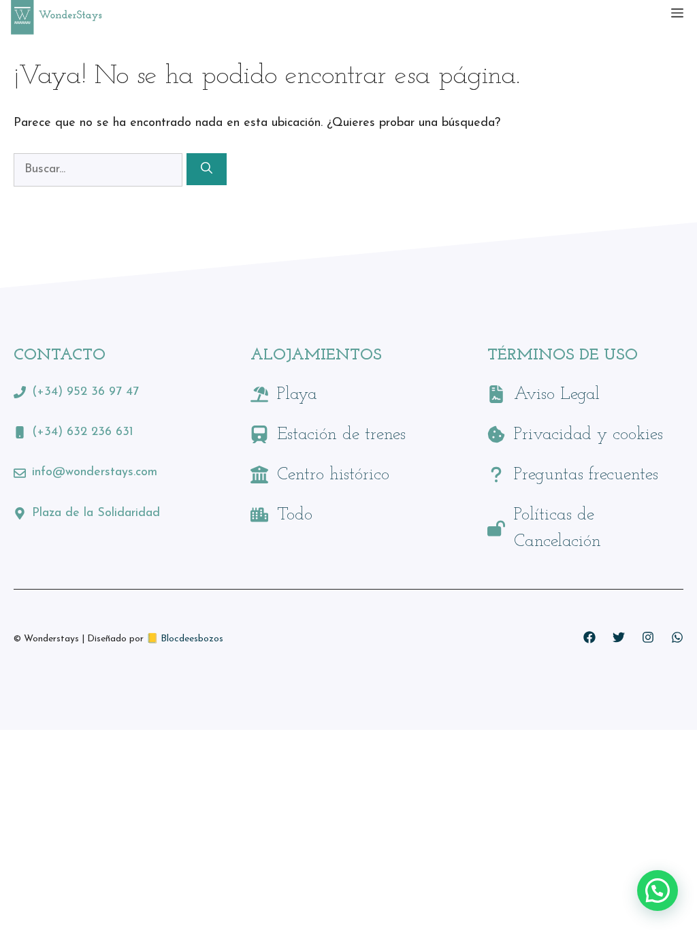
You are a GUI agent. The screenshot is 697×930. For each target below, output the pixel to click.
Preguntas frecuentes (586, 475)
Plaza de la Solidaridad (96, 513)
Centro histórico (333, 475)
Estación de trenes (341, 435)
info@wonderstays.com (94, 472)
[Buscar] (207, 169)
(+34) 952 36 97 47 (85, 392)
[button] (657, 890)
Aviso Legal (557, 394)
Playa (297, 394)
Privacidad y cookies (588, 435)
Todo (294, 515)
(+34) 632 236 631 (82, 432)
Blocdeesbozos (192, 639)
